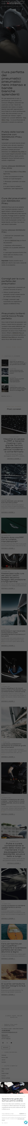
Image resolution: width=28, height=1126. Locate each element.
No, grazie (5, 1122)
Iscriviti (22, 1113)
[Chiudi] (25, 1084)
